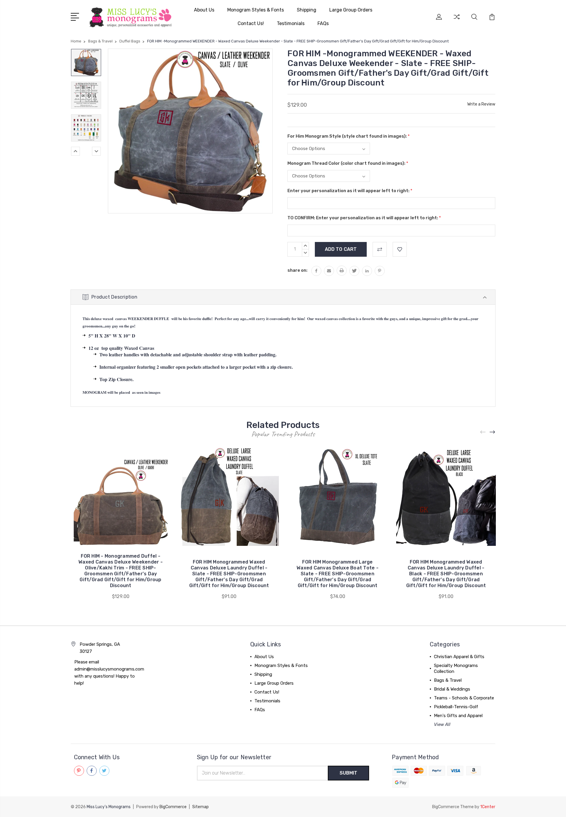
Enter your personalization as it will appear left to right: (349, 190)
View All (442, 724)
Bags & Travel (448, 680)
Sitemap (200, 806)
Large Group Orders (350, 10)
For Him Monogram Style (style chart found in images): (348, 136)
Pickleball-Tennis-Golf (456, 706)
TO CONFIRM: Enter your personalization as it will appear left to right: (364, 217)
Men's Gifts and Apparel (458, 715)
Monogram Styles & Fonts (255, 10)
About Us (204, 10)
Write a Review (481, 104)
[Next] (96, 151)
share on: (297, 270)
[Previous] (75, 151)
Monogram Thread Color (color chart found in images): (347, 163)
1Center (487, 806)
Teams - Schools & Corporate (464, 698)
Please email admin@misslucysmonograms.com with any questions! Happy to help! (109, 672)
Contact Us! (251, 23)
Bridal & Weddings (452, 689)
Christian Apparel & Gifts (459, 656)
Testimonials (291, 23)
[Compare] (456, 20)
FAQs (323, 23)
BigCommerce (173, 806)
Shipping (306, 10)
